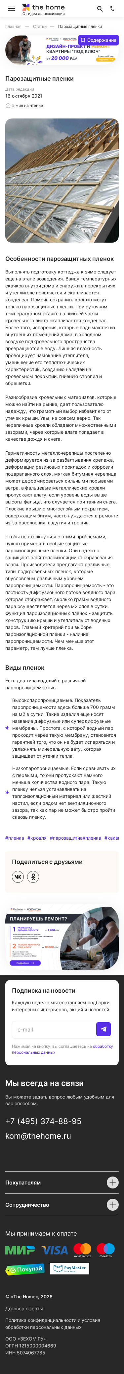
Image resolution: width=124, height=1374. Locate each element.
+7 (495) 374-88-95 (43, 1121)
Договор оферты (24, 1308)
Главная (13, 26)
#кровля (37, 838)
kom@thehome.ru (38, 1136)
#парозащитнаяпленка (75, 838)
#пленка (14, 838)
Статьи (40, 26)
